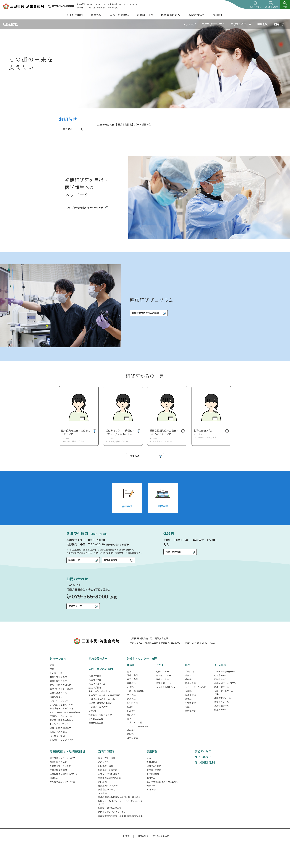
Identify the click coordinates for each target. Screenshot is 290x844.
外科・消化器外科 (135, 691)
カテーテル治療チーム (224, 671)
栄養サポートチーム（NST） (223, 693)
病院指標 (102, 781)
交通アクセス (255, 7)
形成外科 (131, 699)
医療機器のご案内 (106, 789)
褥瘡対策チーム (221, 687)
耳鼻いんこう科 (134, 722)
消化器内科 (132, 675)
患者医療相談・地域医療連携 (67, 752)
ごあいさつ (103, 762)
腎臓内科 (131, 683)
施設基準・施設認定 (107, 770)
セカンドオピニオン (59, 724)
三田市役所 (126, 836)
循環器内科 (132, 679)
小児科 (130, 687)
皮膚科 (130, 707)
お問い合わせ (153, 789)
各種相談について (58, 762)
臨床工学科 (190, 695)
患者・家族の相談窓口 (60, 728)
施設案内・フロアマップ (61, 740)
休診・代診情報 (173, 552)
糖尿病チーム (220, 709)
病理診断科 (132, 738)
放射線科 (131, 730)
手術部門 (189, 671)
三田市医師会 (141, 836)
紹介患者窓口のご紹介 (60, 766)
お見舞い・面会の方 (98, 707)
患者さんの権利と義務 (108, 774)
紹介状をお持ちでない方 (61, 708)
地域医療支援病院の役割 (109, 777)
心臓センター (162, 671)
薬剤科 (188, 675)
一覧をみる (133, 456)
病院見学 (279, 24)
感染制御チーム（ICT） (225, 683)
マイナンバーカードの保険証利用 (65, 712)
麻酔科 (130, 734)
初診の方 (54, 665)
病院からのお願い (58, 732)
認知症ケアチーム (222, 698)
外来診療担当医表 (58, 681)
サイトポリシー (204, 757)
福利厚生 (151, 777)
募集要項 (262, 24)
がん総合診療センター (166, 687)
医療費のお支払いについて (62, 716)
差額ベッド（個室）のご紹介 (102, 699)
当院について (196, 15)
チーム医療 (220, 665)
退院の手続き (95, 687)
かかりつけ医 (56, 673)
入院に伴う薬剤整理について (63, 774)
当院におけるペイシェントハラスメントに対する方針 (120, 803)
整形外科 (131, 695)
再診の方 (54, 669)
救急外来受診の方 (58, 677)
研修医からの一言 (241, 24)
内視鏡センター (163, 675)
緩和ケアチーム (221, 701)
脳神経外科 (132, 703)
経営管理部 (190, 710)
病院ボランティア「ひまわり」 (113, 812)
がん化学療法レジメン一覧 (62, 781)
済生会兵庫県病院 (160, 836)
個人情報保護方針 (206, 763)
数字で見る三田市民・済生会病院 (162, 781)
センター (161, 665)
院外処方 (54, 777)
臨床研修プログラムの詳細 (145, 313)
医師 (149, 758)
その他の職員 (153, 774)
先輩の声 (151, 785)
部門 (187, 665)
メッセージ (189, 24)
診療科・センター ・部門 (142, 659)
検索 (285, 7)
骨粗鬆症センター (164, 683)
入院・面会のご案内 (101, 669)
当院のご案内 (106, 752)
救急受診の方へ (98, 659)
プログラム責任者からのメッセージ (85, 207)
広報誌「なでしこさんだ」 (111, 808)
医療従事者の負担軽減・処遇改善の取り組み (119, 797)
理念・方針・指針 (106, 758)
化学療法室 (190, 703)
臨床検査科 (190, 683)
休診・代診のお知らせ (60, 685)
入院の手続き (95, 675)
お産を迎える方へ (58, 693)
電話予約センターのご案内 (62, 689)
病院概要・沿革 (105, 766)
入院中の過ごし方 (97, 683)
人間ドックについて (59, 700)
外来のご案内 (74, 15)
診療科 (130, 665)
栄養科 (188, 691)
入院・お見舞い (119, 15)
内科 (129, 671)
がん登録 (102, 793)
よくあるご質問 (271, 7)
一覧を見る (66, 129)
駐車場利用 (94, 711)
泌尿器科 (131, 710)
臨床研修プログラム (213, 24)
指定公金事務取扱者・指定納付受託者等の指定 (120, 815)
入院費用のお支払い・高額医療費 (104, 695)
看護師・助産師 (154, 770)
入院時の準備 (95, 679)
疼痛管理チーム (221, 705)
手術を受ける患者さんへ (61, 704)
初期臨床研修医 (154, 766)
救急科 (188, 699)
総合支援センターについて (62, 758)
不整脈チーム (220, 679)
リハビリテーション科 (137, 726)
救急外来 (96, 15)
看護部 (188, 707)
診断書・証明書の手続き (61, 720)
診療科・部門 (145, 15)
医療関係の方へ (170, 15)
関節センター (162, 679)
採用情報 (218, 15)
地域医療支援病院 (58, 770)
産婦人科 (131, 714)
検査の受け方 (56, 696)
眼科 (129, 718)
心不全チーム (220, 675)
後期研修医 (152, 762)
